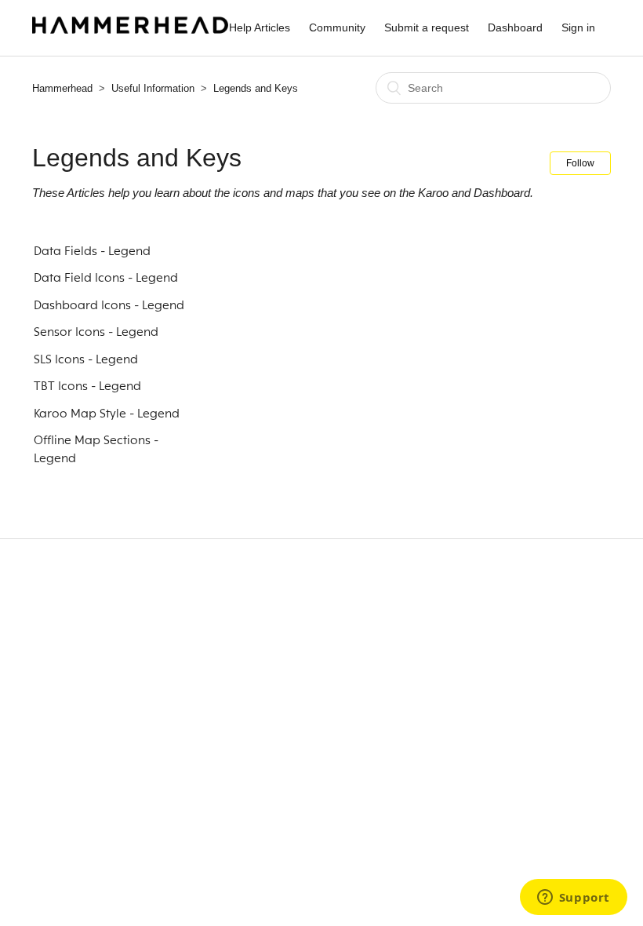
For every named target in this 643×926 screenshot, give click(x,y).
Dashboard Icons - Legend (109, 305)
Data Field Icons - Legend (106, 278)
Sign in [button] (578, 27)
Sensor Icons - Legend (96, 332)
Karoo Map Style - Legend (107, 413)
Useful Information (152, 88)
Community (337, 27)
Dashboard (515, 27)
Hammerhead (62, 88)
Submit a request (426, 27)
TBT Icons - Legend (87, 386)
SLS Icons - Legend (86, 359)
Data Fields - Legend (92, 251)
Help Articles (259, 27)
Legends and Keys (255, 88)
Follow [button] (580, 163)
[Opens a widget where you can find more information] (573, 898)
